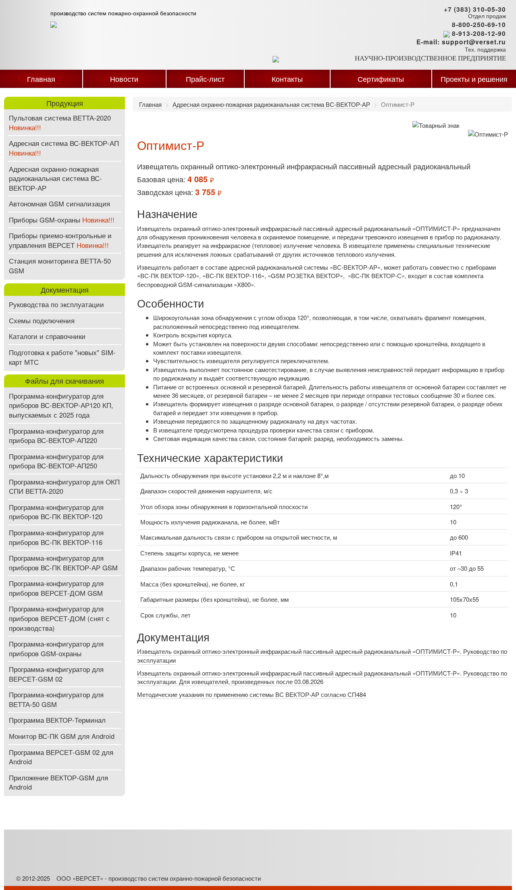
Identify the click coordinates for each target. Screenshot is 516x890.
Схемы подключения (42, 320)
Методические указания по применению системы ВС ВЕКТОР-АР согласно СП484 (251, 694)
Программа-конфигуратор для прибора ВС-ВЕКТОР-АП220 (56, 435)
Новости (124, 78)
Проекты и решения (474, 78)
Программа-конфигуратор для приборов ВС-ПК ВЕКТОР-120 (56, 512)
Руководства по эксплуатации (56, 304)
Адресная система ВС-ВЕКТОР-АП (64, 148)
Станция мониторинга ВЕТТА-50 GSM (60, 265)
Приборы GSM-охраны (61, 220)
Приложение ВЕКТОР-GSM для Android (58, 782)
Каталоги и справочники (47, 336)
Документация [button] (65, 289)
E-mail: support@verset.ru (461, 42)
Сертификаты (381, 78)
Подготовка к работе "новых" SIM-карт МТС (62, 357)
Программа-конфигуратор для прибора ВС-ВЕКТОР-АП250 (56, 461)
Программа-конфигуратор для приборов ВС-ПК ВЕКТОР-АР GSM (63, 562)
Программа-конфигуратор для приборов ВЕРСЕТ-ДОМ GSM (56, 588)
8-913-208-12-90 (479, 34)
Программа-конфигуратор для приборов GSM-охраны (56, 648)
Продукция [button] (64, 103)
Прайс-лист (205, 78)
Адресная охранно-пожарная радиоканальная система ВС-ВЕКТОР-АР (55, 178)
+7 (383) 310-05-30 (475, 9)
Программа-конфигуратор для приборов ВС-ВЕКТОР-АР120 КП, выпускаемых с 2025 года (61, 405)
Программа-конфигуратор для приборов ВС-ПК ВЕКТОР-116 (56, 537)
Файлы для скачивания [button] (64, 380)
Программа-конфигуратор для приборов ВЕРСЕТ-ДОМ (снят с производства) (59, 618)
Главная (41, 78)
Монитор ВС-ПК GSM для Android (61, 736)
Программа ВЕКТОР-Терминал (57, 720)
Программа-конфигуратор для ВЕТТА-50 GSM (56, 699)
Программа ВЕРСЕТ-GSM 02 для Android (61, 757)
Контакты (287, 78)
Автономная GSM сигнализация (59, 203)
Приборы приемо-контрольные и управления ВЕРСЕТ (60, 240)
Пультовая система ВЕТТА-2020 (60, 122)
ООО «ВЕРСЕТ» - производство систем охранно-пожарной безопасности (158, 878)
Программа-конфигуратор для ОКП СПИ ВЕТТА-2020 (64, 486)
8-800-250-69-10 (479, 24)
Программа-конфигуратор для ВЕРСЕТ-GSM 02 (56, 674)
